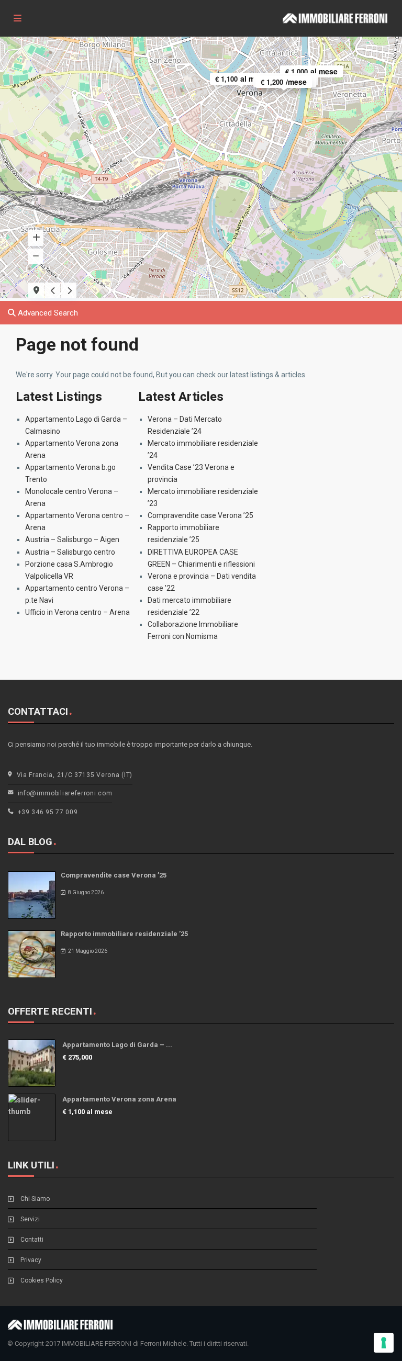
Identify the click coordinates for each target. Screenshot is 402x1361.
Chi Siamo (35, 1198)
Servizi (30, 1219)
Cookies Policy (41, 1280)
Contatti (31, 1239)
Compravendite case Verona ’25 (200, 515)
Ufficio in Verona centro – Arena (77, 612)
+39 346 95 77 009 (48, 812)
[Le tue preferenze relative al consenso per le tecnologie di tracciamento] (384, 1343)
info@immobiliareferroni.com (65, 793)
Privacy (30, 1260)
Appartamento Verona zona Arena (119, 1099)
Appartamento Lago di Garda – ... (117, 1045)
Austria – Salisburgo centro (70, 552)
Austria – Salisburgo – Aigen (72, 539)
